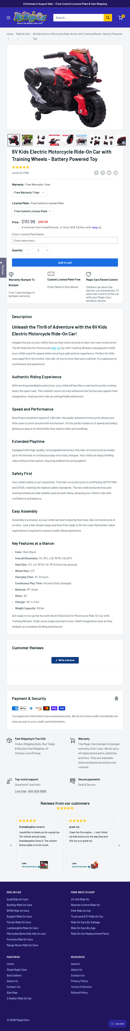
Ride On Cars (23, 33)
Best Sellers (14, 975)
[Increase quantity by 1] (47, 250)
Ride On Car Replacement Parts (90, 933)
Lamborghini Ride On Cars (22, 928)
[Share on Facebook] (96, 172)
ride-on (55, 348)
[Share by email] (115, 172)
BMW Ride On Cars (18, 910)
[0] (120, 18)
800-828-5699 (37, 791)
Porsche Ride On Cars (20, 939)
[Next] (119, 845)
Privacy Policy (79, 981)
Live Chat (21, 791)
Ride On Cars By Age (83, 928)
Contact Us (13, 986)
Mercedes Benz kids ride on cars (26, 933)
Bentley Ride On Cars (19, 904)
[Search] (108, 17)
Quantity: (17, 250)
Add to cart (65, 262)
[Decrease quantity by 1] (29, 250)
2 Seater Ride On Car (19, 998)
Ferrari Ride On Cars (19, 922)
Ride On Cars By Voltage (85, 922)
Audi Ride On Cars (17, 899)
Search (75, 963)
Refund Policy (79, 992)
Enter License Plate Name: (28, 234)
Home (10, 33)
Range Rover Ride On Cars (22, 945)
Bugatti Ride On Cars (19, 916)
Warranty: (31, 184)
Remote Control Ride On (85, 904)
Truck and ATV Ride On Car (87, 916)
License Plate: (38, 203)
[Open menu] (8, 17)
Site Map (12, 992)
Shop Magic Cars (17, 969)
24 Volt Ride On (80, 899)
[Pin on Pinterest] (102, 172)
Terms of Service (81, 986)
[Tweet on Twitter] (109, 172)
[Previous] (11, 845)
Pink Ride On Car (81, 910)
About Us (12, 981)
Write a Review (68, 661)
